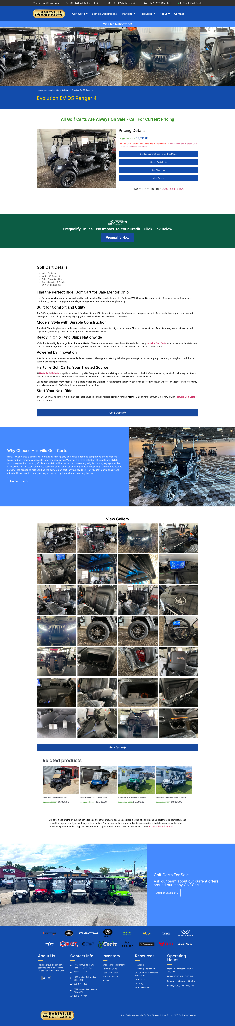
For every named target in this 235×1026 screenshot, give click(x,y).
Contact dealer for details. (161, 826)
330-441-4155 (173, 189)
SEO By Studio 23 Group (185, 1015)
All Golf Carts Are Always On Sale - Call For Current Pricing (117, 119)
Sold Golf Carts (63, 90)
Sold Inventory (49, 90)
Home (39, 90)
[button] (4, 57)
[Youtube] (44, 978)
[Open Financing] (134, 14)
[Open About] (169, 14)
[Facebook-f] (40, 978)
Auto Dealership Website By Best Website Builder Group (146, 1015)
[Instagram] (49, 978)
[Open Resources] (154, 14)
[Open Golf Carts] (86, 14)
